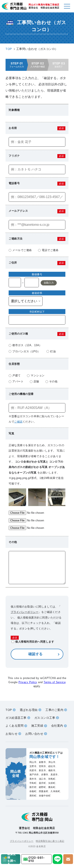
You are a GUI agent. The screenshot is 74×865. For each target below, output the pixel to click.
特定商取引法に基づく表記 (50, 841)
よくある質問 (14, 725)
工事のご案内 (54, 710)
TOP (9, 710)
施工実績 (37, 725)
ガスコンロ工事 (44, 717)
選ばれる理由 (29, 710)
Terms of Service (55, 682)
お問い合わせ (34, 733)
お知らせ (11, 733)
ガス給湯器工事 (16, 717)
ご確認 (18, 421)
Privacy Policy (27, 682)
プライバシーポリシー (24, 612)
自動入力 (49, 282)
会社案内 (57, 725)
